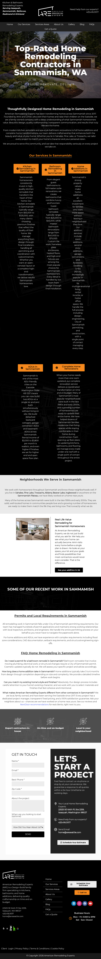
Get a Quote (51, 29)
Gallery (71, 24)
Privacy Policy (22, 948)
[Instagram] (79, 903)
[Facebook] (84, 903)
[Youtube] (90, 903)
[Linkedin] (73, 903)
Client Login (7, 948)
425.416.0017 (92, 12)
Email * (15, 770)
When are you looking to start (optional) (26, 815)
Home (10, 24)
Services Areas (42, 24)
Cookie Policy (57, 948)
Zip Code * (17, 789)
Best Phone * (18, 780)
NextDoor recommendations (34, 704)
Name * (15, 761)
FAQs (91, 24)
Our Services (24, 24)
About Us (58, 24)
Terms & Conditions (39, 948)
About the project (20, 798)
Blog (82, 24)
